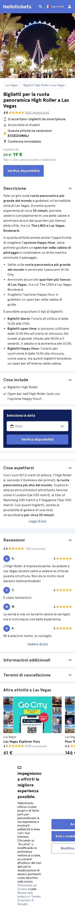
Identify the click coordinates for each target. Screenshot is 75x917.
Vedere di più (38, 644)
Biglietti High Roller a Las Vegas (44, 85)
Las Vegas (11, 85)
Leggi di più (37, 521)
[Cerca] (40, 6)
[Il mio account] (69, 6)
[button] (37, 188)
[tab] (37, 188)
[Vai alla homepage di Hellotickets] (18, 6)
